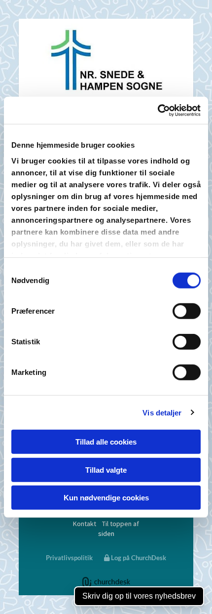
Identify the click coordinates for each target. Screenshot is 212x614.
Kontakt (84, 523)
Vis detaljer (161, 412)
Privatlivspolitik (69, 558)
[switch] (187, 311)
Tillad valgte (106, 469)
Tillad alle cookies (106, 442)
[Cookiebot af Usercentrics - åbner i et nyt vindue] (157, 110)
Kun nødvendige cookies (106, 497)
